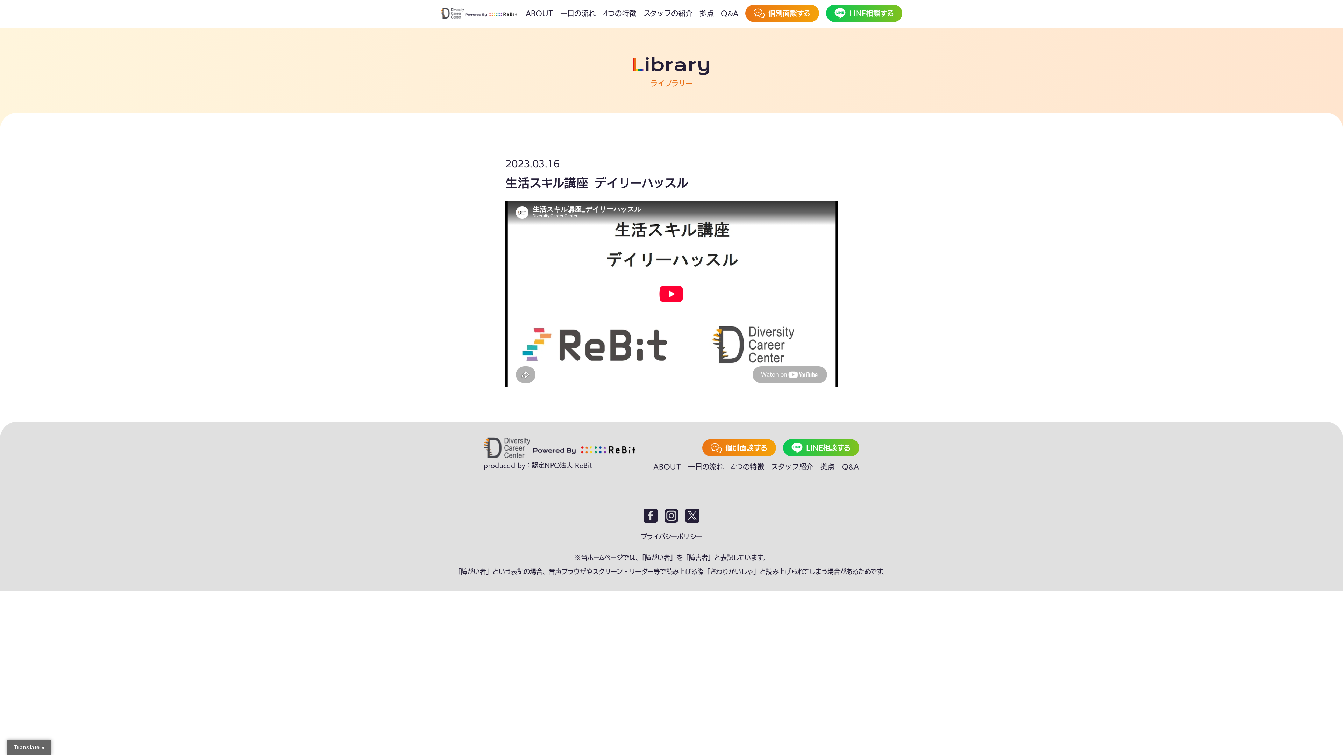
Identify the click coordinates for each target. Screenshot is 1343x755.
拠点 (827, 466)
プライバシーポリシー (672, 536)
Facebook (651, 516)
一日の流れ (706, 466)
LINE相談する (828, 447)
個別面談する (746, 447)
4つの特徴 (747, 466)
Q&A (850, 466)
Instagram (671, 516)
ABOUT (667, 466)
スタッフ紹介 (792, 466)
